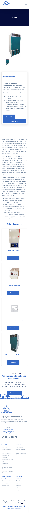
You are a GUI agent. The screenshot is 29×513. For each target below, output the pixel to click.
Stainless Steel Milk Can (20, 450)
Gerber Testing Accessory (5, 456)
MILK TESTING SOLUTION (5, 443)
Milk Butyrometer (6, 453)
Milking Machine (19, 480)
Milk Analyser (5, 447)
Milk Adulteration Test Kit (7, 460)
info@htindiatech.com (8, 431)
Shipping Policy (18, 506)
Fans (17, 487)
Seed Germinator (12, 74)
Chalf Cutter (19, 483)
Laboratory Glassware (5, 464)
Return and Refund (16, 508)
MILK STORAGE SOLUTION (19, 443)
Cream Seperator (6, 480)
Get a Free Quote (14, 393)
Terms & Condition (8, 506)
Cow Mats (18, 485)
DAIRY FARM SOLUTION (18, 477)
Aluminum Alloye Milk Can (21, 454)
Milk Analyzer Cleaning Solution (7, 472)
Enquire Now (14, 121)
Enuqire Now (9, 117)
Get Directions (5, 432)
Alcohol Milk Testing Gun (7, 468)
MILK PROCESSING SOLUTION (6, 477)
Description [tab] (4, 133)
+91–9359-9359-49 (8, 429)
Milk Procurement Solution (6, 450)
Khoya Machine (5, 483)
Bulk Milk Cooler (19, 447)
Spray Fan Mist (19, 490)
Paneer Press (5, 485)
